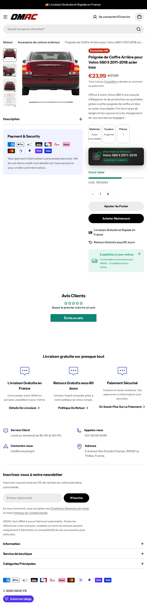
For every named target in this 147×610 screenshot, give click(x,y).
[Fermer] (139, 253)
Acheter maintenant (116, 218)
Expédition (111, 81)
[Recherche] (138, 29)
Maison (8, 42)
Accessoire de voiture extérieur (39, 42)
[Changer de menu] (5, 17)
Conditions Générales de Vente (69, 508)
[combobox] (73, 29)
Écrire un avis (73, 318)
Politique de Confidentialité (30, 513)
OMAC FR (20, 591)
